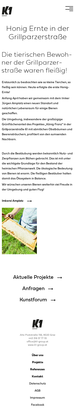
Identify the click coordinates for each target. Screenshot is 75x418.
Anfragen (33, 288)
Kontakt (37, 376)
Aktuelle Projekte (33, 277)
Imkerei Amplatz (12, 201)
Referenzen (37, 369)
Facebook (37, 405)
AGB (37, 390)
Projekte (37, 362)
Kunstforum (33, 300)
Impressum (37, 397)
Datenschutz (37, 383)
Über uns (37, 355)
